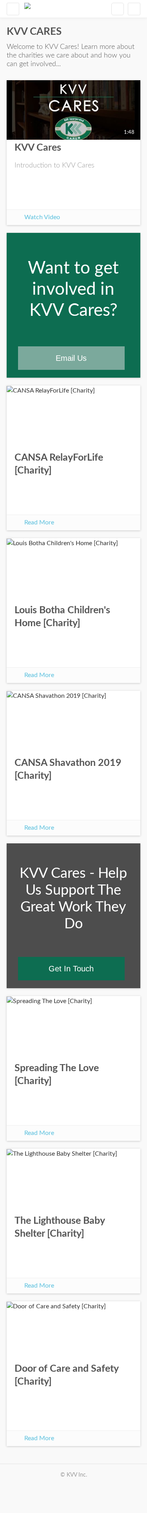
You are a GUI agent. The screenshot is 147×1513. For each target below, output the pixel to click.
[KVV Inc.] (27, 9)
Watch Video (42, 217)
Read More (39, 522)
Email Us (71, 358)
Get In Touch (71, 968)
